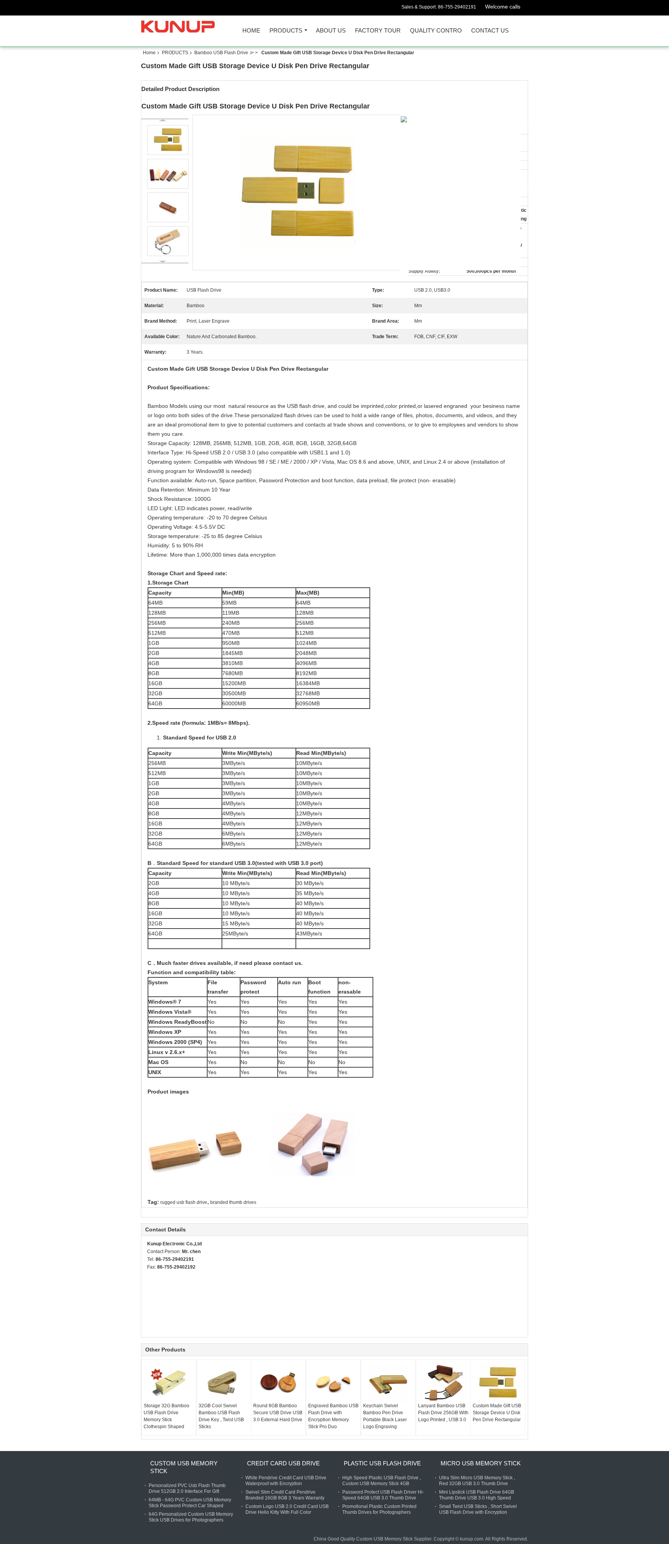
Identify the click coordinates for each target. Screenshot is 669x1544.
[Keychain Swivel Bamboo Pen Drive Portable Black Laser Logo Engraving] (388, 1382)
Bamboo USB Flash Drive (221, 52)
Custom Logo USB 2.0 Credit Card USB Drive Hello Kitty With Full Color (287, 1509)
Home (251, 31)
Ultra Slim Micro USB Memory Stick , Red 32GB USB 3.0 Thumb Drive (477, 1480)
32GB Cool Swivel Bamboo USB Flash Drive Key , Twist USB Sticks (221, 1416)
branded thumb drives (233, 1202)
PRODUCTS (285, 31)
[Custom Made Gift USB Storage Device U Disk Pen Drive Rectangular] (498, 1382)
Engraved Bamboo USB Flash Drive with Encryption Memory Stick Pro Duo (333, 1416)
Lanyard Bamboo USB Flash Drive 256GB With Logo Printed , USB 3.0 (443, 1412)
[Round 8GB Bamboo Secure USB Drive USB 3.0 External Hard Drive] (278, 1382)
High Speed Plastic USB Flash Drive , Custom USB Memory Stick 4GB (381, 1480)
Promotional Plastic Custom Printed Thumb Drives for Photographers (379, 1509)
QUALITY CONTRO (436, 31)
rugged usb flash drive (183, 1202)
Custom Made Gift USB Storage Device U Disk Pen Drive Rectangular (497, 1412)
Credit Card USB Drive (283, 1463)
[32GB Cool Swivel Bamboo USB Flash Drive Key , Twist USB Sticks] (224, 1382)
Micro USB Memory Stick (481, 1463)
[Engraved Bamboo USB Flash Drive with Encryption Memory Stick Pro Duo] (333, 1382)
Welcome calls (502, 6)
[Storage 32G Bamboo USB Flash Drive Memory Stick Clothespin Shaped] (169, 1382)
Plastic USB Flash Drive (382, 1463)
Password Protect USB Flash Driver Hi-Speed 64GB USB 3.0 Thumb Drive (383, 1495)
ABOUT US (331, 31)
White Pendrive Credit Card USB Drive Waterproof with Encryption (285, 1480)
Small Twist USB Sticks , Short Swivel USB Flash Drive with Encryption (478, 1509)
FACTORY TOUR (378, 31)
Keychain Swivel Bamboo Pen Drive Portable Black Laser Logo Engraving (385, 1416)
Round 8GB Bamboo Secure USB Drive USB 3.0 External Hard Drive (277, 1412)
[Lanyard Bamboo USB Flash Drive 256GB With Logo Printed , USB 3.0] (443, 1382)
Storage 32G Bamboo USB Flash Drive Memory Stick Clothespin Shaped (166, 1416)
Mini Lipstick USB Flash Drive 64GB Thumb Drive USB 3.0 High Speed (476, 1495)
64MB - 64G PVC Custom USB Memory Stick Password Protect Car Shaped (190, 1502)
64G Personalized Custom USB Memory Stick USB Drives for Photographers (191, 1517)
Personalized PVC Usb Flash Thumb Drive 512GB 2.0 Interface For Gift (187, 1488)
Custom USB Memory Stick (184, 1467)
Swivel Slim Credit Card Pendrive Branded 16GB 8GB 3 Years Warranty (284, 1495)
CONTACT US (490, 31)
